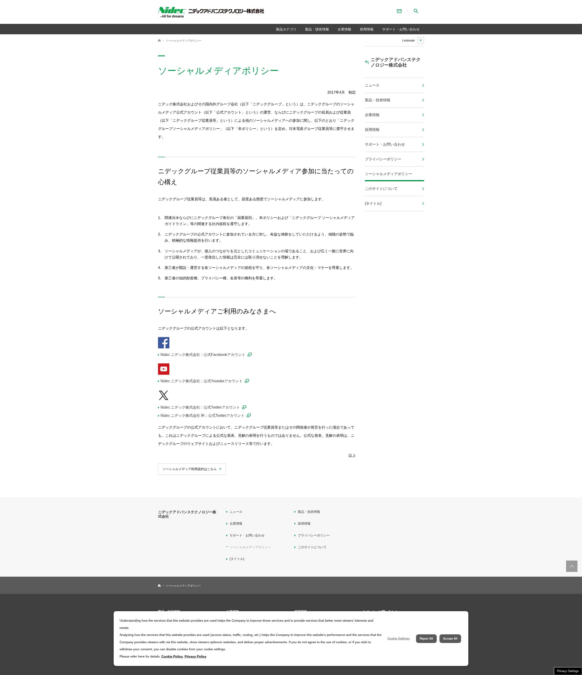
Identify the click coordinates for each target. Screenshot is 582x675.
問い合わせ (399, 11)
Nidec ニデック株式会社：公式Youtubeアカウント (202, 381)
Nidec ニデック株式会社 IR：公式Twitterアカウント (202, 415)
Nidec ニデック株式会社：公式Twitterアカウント (200, 407)
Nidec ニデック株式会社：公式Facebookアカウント (203, 355)
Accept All (450, 638)
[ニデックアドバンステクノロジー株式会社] (222, 13)
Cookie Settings (398, 638)
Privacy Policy (195, 656)
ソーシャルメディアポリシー (183, 40)
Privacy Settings (568, 671)
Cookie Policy (172, 656)
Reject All (426, 638)
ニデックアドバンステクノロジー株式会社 (159, 40)
